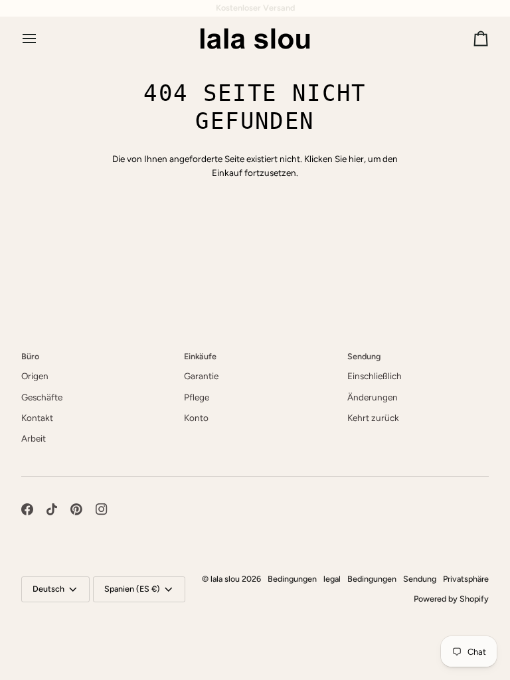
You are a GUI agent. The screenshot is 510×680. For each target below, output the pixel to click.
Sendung (419, 579)
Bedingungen (292, 579)
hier (356, 158)
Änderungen (372, 397)
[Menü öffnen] (41, 38)
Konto (196, 417)
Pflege (196, 397)
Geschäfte (41, 397)
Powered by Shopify (451, 599)
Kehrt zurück (373, 417)
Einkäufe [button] (200, 356)
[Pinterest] (76, 509)
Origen (34, 376)
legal (332, 579)
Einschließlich (374, 376)
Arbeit (33, 438)
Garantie (201, 376)
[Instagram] (102, 509)
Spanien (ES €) (132, 589)
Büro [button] (30, 356)
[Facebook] (27, 509)
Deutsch (48, 589)
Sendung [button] (364, 356)
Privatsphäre (466, 579)
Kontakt (37, 417)
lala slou (225, 579)
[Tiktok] (51, 509)
